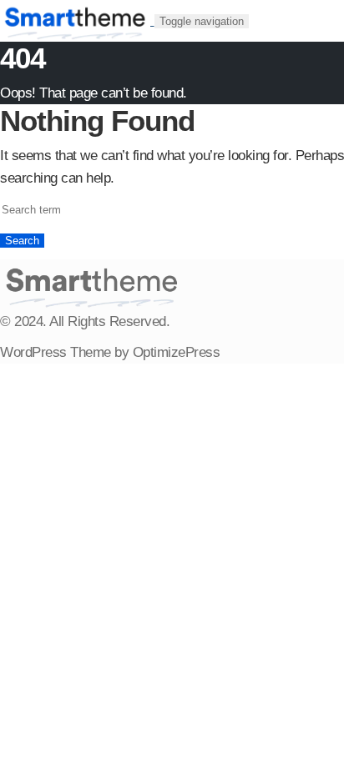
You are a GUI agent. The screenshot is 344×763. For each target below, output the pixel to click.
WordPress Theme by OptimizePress (110, 352)
